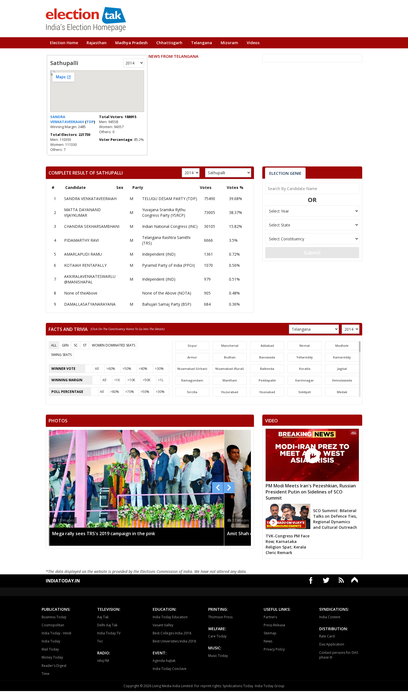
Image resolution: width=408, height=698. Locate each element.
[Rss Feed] (341, 582)
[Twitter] (326, 582)
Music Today (218, 655)
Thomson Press (220, 617)
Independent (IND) (158, 254)
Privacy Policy (274, 649)
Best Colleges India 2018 (172, 633)
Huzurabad (229, 392)
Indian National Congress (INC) (170, 226)
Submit (312, 252)
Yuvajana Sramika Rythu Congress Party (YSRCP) (163, 212)
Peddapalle (267, 380)
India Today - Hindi (56, 633)
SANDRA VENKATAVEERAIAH (67, 119)
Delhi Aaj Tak (107, 625)
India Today (51, 641)
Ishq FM (103, 660)
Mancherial (229, 345)
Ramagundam (192, 380)
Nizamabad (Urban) (192, 369)
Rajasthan (97, 42)
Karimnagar (304, 380)
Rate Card (327, 636)
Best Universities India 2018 (174, 641)
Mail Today (50, 649)
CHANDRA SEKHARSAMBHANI (91, 226)
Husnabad (267, 392)
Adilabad (267, 345)
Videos (253, 42)
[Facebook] (311, 582)
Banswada (267, 357)
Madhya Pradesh (131, 42)
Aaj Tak (103, 617)
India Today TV (108, 633)
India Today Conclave (170, 668)
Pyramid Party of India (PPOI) (168, 265)
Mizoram (229, 42)
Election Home (64, 42)
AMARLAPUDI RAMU (83, 254)
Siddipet (304, 392)
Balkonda (267, 369)
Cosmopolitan (53, 625)
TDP (90, 121)
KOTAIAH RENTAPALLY (85, 265)
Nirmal (304, 345)
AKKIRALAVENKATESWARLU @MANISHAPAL (89, 279)
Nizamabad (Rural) (229, 369)
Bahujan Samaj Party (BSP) (166, 304)
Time (45, 673)
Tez (100, 641)
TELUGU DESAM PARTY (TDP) (169, 198)
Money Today (52, 657)
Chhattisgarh (169, 42)
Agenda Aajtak (164, 660)
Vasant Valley (163, 625)
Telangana (201, 42)
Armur (192, 357)
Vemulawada (342, 380)
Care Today (217, 636)
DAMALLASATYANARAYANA (89, 304)
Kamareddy (342, 357)
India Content (329, 617)
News (268, 641)
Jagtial (342, 369)
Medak (342, 392)
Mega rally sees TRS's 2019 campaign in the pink (103, 533)
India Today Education (170, 617)
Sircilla (192, 392)
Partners (270, 617)
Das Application (331, 644)
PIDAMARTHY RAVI (81, 240)
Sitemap (270, 633)
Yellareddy (304, 357)
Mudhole (342, 345)
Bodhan (230, 357)
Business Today (54, 617)
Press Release (274, 625)
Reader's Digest (54, 665)
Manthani (230, 380)
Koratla (304, 369)
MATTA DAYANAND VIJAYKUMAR (82, 212)
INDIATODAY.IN (63, 581)
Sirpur (192, 345)
